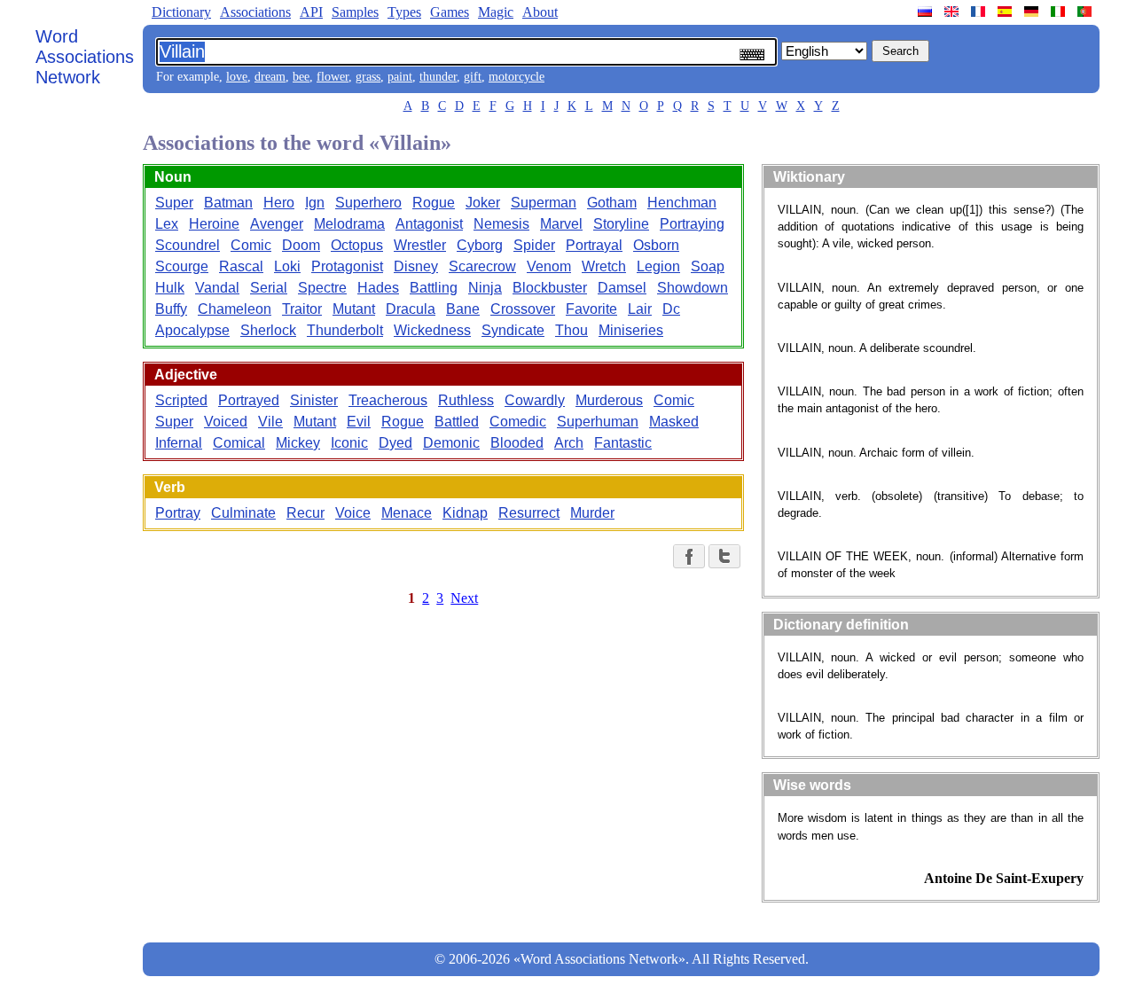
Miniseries (631, 330)
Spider (534, 245)
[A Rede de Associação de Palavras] (1086, 11)
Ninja (485, 287)
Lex (166, 223)
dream (270, 76)
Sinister (314, 400)
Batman (228, 202)
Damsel (622, 287)
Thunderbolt (345, 330)
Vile (270, 421)
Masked (674, 421)
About (540, 12)
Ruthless (466, 400)
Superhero (368, 202)
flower (332, 76)
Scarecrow (482, 266)
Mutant (354, 309)
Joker (483, 202)
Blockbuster (550, 287)
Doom (301, 245)
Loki (287, 266)
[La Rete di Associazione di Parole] (1059, 11)
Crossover (522, 309)
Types (404, 12)
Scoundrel (187, 245)
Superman (543, 202)
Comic (251, 245)
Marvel (561, 223)
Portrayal (594, 245)
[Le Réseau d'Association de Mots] (980, 11)
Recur (305, 512)
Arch (568, 442)
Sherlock (268, 330)
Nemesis (501, 223)
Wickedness (432, 330)
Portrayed (248, 400)
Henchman (681, 202)
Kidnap (465, 512)
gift (472, 76)
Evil (359, 421)
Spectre (322, 287)
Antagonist (429, 223)
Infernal (178, 442)
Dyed (395, 442)
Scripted (181, 400)
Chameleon (234, 309)
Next (464, 598)
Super (174, 202)
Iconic (349, 442)
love (236, 76)
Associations (255, 12)
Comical (239, 442)
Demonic (451, 442)
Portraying (692, 223)
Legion (658, 266)
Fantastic (623, 442)
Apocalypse (192, 330)
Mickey (298, 442)
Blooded (517, 442)
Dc (671, 309)
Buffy (171, 309)
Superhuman (597, 421)
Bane (463, 309)
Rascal (241, 266)
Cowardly (535, 400)
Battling (434, 287)
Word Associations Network (84, 57)
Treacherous (387, 400)
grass (368, 76)
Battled (456, 421)
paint (399, 76)
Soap (707, 266)
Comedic (517, 421)
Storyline (621, 223)
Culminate (243, 512)
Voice (353, 512)
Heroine (214, 223)
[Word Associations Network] (953, 11)
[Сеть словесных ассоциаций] (926, 11)
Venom (549, 266)
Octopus (357, 245)
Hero (278, 202)
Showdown (692, 287)
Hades (378, 287)
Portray (177, 512)
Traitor (302, 309)
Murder (592, 512)
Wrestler (420, 245)
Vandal (217, 287)
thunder (438, 76)
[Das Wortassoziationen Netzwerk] (1033, 11)
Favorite (591, 309)
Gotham (612, 202)
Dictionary (181, 12)
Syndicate (512, 330)
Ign (315, 202)
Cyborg (480, 245)
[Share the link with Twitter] (724, 556)
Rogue (433, 202)
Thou (571, 330)
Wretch (604, 266)
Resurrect (529, 512)
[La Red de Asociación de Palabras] (1006, 11)
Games (449, 12)
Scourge (181, 266)
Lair (640, 309)
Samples (355, 12)
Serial (268, 287)
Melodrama (349, 223)
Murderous (609, 400)
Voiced (225, 421)
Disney (416, 266)
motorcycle (516, 76)
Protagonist (347, 266)
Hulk (169, 287)
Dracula (410, 309)
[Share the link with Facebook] (689, 556)
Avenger (276, 223)
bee (301, 76)
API (311, 12)
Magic (495, 12)
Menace (406, 512)
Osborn (656, 245)
